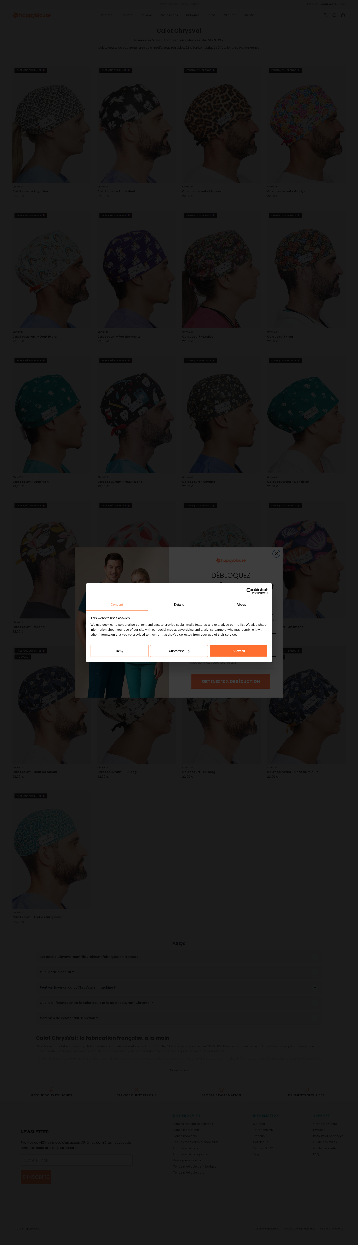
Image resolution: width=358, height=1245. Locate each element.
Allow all (238, 651)
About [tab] (241, 604)
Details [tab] (179, 604)
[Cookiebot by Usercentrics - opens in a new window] (249, 591)
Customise (176, 651)
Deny (119, 651)
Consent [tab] (117, 604)
